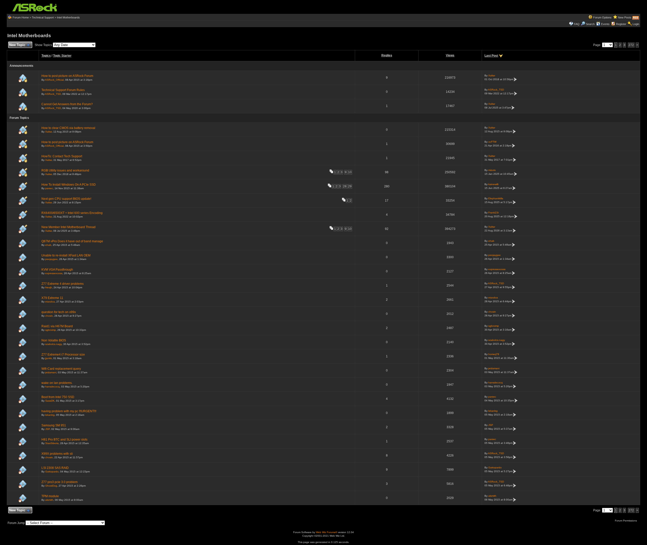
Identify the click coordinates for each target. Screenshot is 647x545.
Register (621, 24)
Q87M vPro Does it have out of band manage (72, 241)
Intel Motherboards (68, 17)
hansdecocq (52, 386)
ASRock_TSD (53, 94)
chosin (49, 315)
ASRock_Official (54, 79)
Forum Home (21, 17)
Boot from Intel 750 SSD (57, 397)
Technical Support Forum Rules (63, 90)
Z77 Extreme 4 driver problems (62, 284)
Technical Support (43, 17)
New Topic (17, 45)
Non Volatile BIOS (53, 340)
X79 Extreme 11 (52, 298)
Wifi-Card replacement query (61, 368)
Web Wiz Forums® (326, 532)
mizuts (492, 170)
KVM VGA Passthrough (57, 269)
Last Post (491, 55)
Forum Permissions (626, 520)
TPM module (50, 496)
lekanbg (50, 414)
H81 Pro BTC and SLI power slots (64, 439)
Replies (386, 55)
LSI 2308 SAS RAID (55, 468)
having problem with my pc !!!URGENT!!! (68, 411)
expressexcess (53, 273)
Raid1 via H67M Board (57, 326)
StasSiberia (52, 443)
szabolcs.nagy (53, 344)
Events (605, 24)
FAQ (577, 24)
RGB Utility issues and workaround (65, 170)
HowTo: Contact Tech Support (61, 156)
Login (636, 24)
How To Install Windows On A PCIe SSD (68, 184)
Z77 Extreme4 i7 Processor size (63, 354)
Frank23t (493, 212)
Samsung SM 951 (53, 425)
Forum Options (602, 17)
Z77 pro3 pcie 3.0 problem (59, 482)
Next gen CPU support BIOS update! (66, 199)
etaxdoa (50, 301)
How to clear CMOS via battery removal (68, 128)
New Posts (624, 17)
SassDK (50, 400)
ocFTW (492, 141)
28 (344, 186)
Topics (46, 55)
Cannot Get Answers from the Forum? (67, 104)
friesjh (48, 287)
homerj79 (493, 354)
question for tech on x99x (58, 312)
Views (450, 55)
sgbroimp (50, 330)
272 (631, 45)
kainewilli (493, 184)
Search (590, 24)
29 (350, 186)
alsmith (49, 499)
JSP (47, 429)
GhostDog (51, 485)
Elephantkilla (495, 198)
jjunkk (48, 358)
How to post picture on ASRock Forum (67, 76)
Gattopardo (52, 471)
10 (350, 172)
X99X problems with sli (57, 453)
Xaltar (491, 75)
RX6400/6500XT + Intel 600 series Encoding (72, 213)
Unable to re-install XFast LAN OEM (65, 255)
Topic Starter (62, 55)
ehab (48, 245)
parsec (49, 188)
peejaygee (51, 259)
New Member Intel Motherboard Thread (68, 227)
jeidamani (50, 372)
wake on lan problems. (57, 383)
